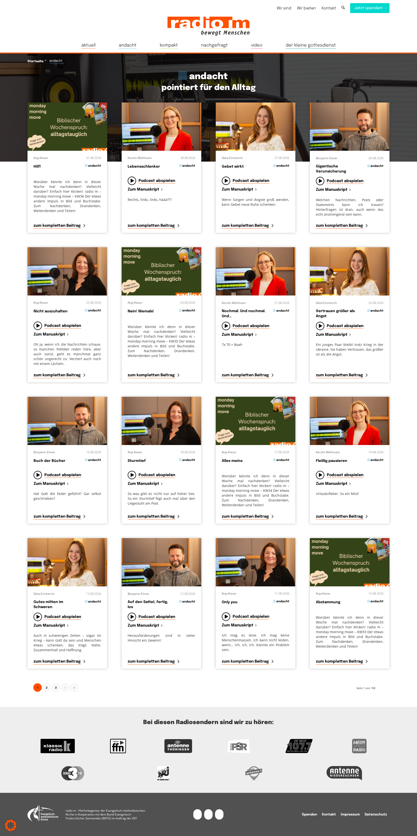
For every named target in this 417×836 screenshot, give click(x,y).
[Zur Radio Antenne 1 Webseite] (254, 773)
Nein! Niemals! (141, 311)
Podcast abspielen (157, 181)
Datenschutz (376, 814)
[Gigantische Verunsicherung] (349, 127)
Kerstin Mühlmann (140, 158)
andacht (94, 165)
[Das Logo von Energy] (163, 773)
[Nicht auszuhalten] (67, 271)
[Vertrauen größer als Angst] (349, 271)
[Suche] (343, 8)
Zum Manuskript (143, 190)
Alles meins (232, 461)
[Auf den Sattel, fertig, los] (161, 562)
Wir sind (284, 8)
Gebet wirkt (233, 167)
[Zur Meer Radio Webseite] (359, 746)
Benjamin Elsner (327, 158)
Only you (229, 602)
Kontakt (329, 8)
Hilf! (37, 167)
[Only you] (255, 562)
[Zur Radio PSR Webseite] (239, 746)
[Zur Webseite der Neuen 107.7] (299, 746)
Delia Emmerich (232, 158)
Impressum (350, 814)
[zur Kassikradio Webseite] (58, 746)
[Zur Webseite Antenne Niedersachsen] (344, 773)
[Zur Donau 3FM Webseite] (73, 773)
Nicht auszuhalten (51, 311)
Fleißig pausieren (331, 461)
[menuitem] (284, 8)
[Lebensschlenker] (161, 127)
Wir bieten (306, 8)
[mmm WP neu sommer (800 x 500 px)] (67, 127)
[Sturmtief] (161, 421)
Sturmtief (137, 461)
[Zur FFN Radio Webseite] (118, 746)
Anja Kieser (41, 158)
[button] (10, 825)
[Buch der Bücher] (67, 421)
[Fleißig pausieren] (349, 421)
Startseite (35, 61)
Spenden (309, 814)
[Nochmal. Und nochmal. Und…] (255, 271)
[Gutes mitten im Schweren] (67, 562)
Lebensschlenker (144, 167)
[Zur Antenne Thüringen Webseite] (178, 746)
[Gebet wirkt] (255, 127)
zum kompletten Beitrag (58, 226)
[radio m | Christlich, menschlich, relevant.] (208, 26)
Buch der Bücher (49, 461)
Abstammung (328, 602)
